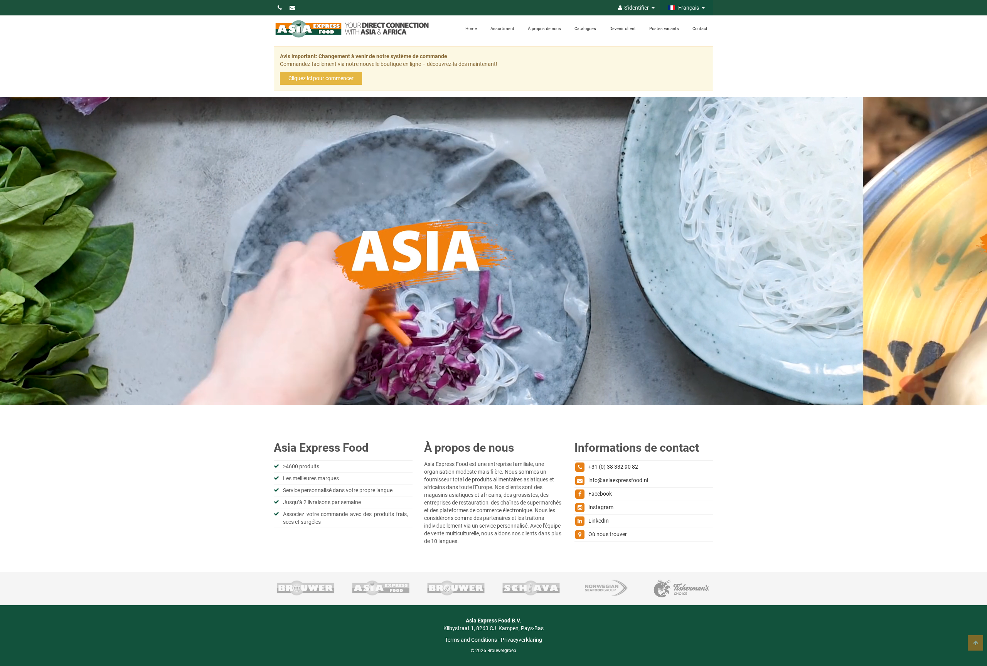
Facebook (600, 494)
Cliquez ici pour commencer (321, 78)
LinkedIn (598, 521)
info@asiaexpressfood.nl (618, 480)
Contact (699, 28)
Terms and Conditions (471, 640)
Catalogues (585, 28)
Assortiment (502, 28)
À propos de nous (544, 28)
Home (471, 28)
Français (688, 8)
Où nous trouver (607, 534)
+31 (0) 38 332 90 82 (613, 467)
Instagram (600, 507)
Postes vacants (664, 28)
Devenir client (623, 28)
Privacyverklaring (521, 640)
